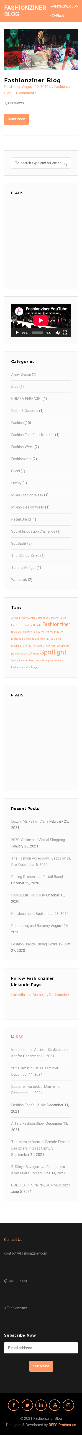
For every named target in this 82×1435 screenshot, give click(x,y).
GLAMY (27, 632)
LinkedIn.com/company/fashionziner (40, 995)
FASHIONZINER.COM (64, 6)
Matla (53, 632)
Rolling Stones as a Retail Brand (37, 877)
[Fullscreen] (65, 332)
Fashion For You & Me (28, 1105)
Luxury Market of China (29, 821)
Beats (39, 617)
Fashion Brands (32, 625)
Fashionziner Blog (32, 80)
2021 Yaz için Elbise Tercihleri (35, 1068)
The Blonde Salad (25, 555)
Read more (16, 119)
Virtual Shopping (45, 660)
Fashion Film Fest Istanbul (32, 435)
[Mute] (57, 332)
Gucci (15, 471)
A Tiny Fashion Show (28, 1123)
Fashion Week (22, 447)
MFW (50, 638)
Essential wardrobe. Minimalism (36, 1086)
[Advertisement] (41, 241)
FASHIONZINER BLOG (25, 11)
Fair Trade (17, 625)
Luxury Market (41, 632)
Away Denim (21, 374)
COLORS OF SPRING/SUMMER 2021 (40, 1185)
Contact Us (13, 1239)
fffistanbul (16, 632)
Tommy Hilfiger (23, 567)
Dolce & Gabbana (24, 410)
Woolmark (19, 580)
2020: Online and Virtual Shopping (38, 840)
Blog (14, 386)
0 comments (26, 93)
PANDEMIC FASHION (43, 645)
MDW (60, 632)
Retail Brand (21, 519)
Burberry (54, 617)
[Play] (17, 332)
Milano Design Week (27, 507)
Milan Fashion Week (27, 495)
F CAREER (57, 15)
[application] (41, 320)
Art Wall (15, 617)
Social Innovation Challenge (33, 531)
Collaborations (23, 913)
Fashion (17, 423)
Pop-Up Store (63, 645)
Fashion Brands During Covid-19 (36, 944)
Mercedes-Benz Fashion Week (28, 638)
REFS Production (62, 1425)
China (63, 617)
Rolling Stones (19, 653)
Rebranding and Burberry (30, 926)
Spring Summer (19, 660)
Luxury (16, 483)
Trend (32, 660)
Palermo (26, 645)
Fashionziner (21, 459)
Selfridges (33, 653)
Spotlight (18, 543)
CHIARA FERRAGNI (26, 398)
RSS (20, 1037)
